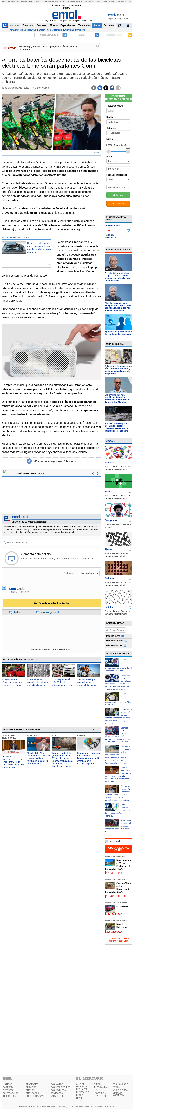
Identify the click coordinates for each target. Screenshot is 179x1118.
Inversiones (48, 1)
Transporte (80, 30)
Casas (111, 1)
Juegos (110, 441)
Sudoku (109, 607)
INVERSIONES (100, 1087)
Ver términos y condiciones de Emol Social (51, 649)
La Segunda (120, 1)
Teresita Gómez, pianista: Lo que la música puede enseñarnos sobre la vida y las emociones (118, 277)
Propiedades (68, 1)
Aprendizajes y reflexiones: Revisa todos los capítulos (118, 332)
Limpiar (120, 203)
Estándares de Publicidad (104, 1106)
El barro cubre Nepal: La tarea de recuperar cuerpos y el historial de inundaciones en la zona (117, 427)
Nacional (14, 25)
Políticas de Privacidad (46, 1106)
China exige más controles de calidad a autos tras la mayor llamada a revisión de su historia (37, 685)
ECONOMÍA (8, 1087)
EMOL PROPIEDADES (60, 1087)
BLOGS (79, 1095)
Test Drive (31, 30)
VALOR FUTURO (120, 1090)
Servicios (109, 25)
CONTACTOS (57, 1093)
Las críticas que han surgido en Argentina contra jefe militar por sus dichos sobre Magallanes (117, 398)
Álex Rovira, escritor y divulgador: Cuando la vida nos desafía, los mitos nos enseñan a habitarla (118, 307)
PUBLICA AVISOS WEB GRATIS (118, 849)
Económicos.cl (93, 1)
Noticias (22, 30)
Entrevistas (68, 30)
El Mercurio (14, 1)
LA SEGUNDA (100, 1093)
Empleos (80, 1)
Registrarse (122, 18)
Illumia (81, 735)
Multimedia (57, 30)
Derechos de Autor (27, 1106)
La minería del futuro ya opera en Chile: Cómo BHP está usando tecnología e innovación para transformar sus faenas (64, 759)
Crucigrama (111, 520)
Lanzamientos (44, 30)
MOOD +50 (32, 735)
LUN (96, 1090)
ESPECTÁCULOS (10, 1093)
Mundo (54, 25)
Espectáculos (67, 25)
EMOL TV (30, 1090)
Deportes (41, 25)
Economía (27, 25)
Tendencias (84, 25)
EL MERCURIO (83, 1092)
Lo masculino (113, 226)
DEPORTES (8, 1090)
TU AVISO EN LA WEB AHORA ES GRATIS (118, 939)
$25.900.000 (113, 914)
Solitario (109, 578)
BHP (54, 735)
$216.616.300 (114, 873)
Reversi (109, 491)
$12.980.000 (113, 931)
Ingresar (112, 18)
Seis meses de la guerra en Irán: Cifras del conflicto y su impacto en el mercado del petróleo (118, 370)
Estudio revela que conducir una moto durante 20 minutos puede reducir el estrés (86, 685)
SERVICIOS (31, 1087)
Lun (129, 1)
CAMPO (97, 1084)
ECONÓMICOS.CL (121, 1084)
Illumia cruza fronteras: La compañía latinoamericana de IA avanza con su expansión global (89, 758)
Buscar (120, 195)
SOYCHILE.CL (100, 1096)
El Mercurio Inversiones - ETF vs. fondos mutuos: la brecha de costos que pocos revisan (13, 761)
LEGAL (79, 1098)
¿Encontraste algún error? (55, 461)
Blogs (24, 1)
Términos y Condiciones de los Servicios (75, 1106)
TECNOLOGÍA (9, 1096)
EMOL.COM (81, 1089)
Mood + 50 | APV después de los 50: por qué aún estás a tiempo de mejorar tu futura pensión (38, 758)
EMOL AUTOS (57, 1084)
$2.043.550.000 (115, 896)
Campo (38, 1)
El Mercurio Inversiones (9, 736)
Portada (13, 30)
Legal (31, 1)
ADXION (116, 1087)
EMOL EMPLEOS (58, 1090)
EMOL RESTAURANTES (36, 1096)
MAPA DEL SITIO (58, 1096)
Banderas (110, 462)
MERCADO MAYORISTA (118, 1094)
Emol (4, 1)
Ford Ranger (122, 906)
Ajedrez (109, 549)
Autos (58, 1)
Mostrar (66, 8)
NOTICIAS (7, 1084)
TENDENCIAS (32, 1084)
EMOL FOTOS (32, 1093)
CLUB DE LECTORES (81, 1085)
